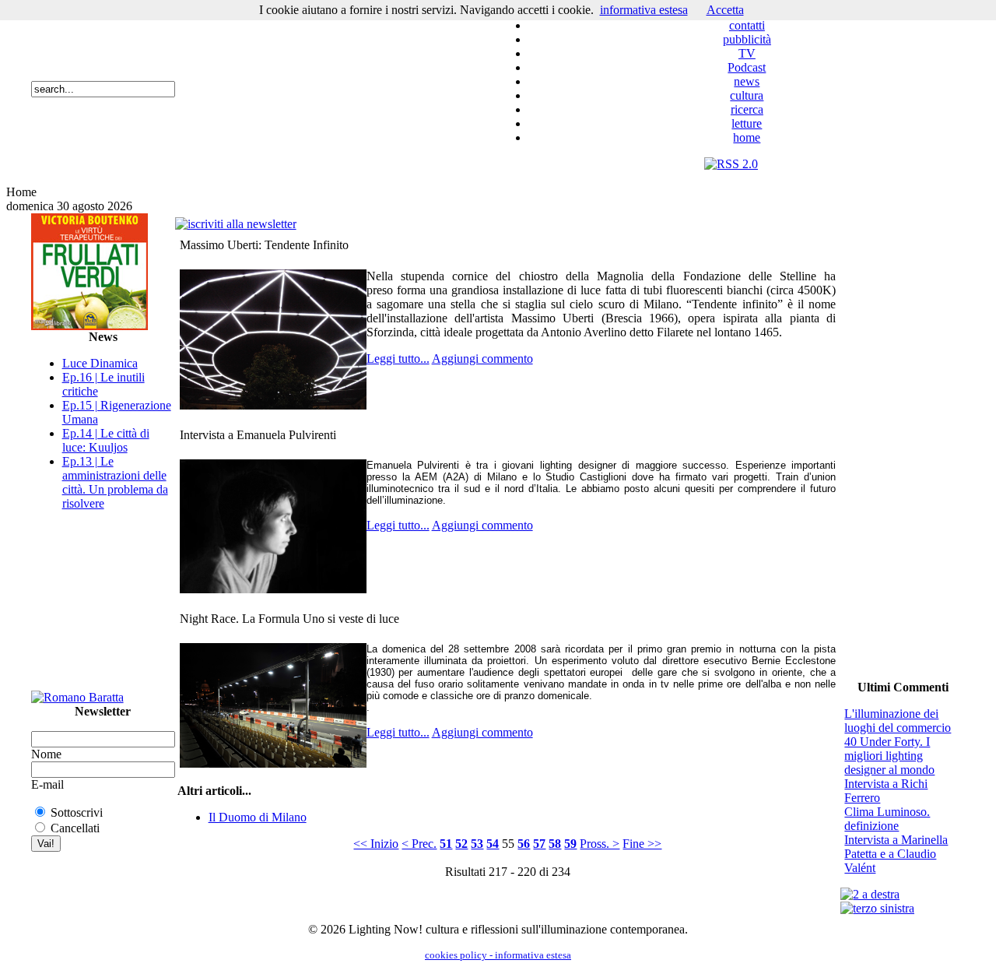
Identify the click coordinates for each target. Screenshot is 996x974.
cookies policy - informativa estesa (498, 955)
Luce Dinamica (100, 363)
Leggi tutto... (398, 358)
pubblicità (747, 39)
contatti (747, 25)
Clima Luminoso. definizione (887, 818)
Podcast (747, 67)
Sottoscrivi (77, 812)
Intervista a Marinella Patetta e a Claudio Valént (896, 853)
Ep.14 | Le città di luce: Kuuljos (105, 440)
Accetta (725, 9)
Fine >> (641, 843)
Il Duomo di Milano (258, 817)
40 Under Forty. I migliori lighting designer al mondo (889, 755)
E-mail (47, 784)
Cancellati (75, 828)
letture (746, 123)
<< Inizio (375, 843)
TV (747, 53)
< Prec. (419, 843)
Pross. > (599, 843)
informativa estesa (644, 9)
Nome (46, 754)
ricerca (747, 109)
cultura (746, 95)
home (746, 137)
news (746, 81)
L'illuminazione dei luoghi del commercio (897, 720)
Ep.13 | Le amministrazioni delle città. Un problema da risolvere (115, 482)
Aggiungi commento (482, 358)
